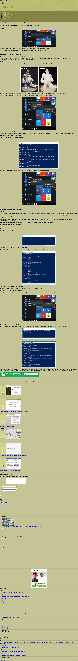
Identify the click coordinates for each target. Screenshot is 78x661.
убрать (61, 642)
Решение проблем (6, 16)
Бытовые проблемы (6, 621)
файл (72, 642)
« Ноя (1, 639)
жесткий (18, 642)
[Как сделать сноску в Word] (10, 424)
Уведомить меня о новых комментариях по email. (11, 493)
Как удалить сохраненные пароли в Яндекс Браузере (13, 455)
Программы (4, 15)
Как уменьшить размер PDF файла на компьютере (13, 440)
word (14, 642)
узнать (67, 642)
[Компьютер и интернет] (8, 10)
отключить (37, 642)
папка (43, 642)
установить (69, 642)
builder (1, 378)
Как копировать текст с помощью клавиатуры (11, 513)
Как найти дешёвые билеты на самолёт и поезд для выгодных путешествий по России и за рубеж (21, 526)
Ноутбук (4, 18)
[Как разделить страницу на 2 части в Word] (10, 468)
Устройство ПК (5, 17)
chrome (1, 642)
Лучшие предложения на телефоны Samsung (11, 546)
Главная (1, 22)
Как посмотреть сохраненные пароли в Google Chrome (14, 411)
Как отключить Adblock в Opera (8, 396)
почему (50, 642)
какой (24, 642)
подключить (46, 642)
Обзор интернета (5, 623)
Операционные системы (8, 14)
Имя (1, 486)
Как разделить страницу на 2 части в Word (10, 470)
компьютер (29, 642)
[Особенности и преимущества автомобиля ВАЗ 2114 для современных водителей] (8, 535)
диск (16, 642)
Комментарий (3, 484)
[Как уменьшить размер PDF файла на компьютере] (10, 438)
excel (3, 642)
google (5, 642)
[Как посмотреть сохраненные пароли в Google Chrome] (10, 409)
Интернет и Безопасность (8, 13)
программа (52, 642)
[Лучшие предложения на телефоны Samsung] (8, 545)
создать (56, 642)
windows (4, 378)
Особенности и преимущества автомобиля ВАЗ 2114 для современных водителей (18, 536)
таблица (58, 642)
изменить (21, 642)
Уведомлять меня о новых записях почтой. (9, 495)
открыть (40, 642)
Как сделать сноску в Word (7, 426)
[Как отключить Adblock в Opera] (10, 394)
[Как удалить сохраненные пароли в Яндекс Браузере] (10, 453)
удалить (7, 378)
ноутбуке (33, 642)
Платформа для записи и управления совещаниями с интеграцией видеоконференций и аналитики (21, 556)
